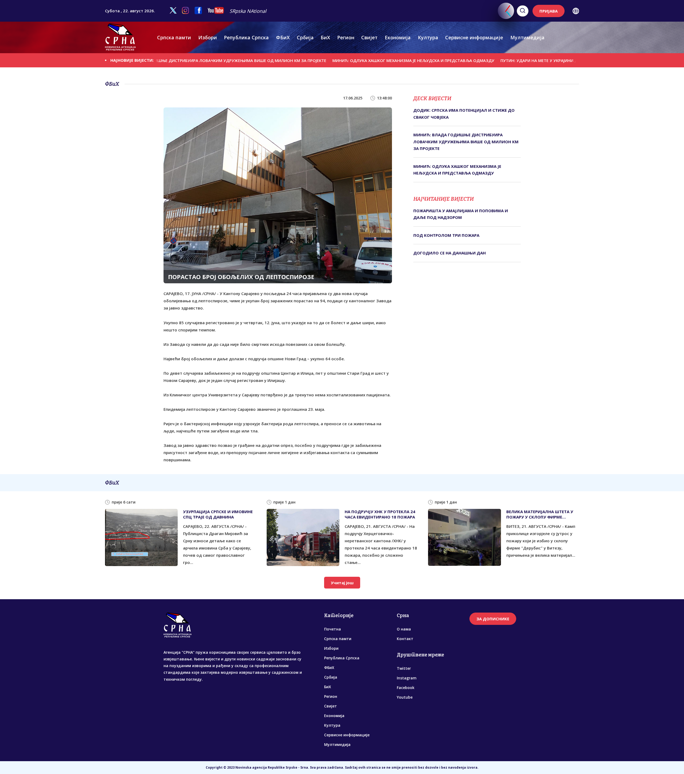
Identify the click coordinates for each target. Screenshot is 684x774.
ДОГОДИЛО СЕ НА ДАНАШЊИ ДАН (449, 253)
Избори (207, 37)
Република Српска (246, 37)
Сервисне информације (474, 37)
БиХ (325, 37)
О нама (404, 629)
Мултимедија (527, 37)
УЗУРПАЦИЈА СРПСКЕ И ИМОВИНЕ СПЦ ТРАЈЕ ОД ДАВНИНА (218, 514)
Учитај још (342, 582)
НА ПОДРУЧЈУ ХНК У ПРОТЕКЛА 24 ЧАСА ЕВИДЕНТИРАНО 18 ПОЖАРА (380, 514)
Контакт (405, 638)
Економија (398, 37)
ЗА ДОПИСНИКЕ (492, 618)
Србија (305, 37)
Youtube (405, 697)
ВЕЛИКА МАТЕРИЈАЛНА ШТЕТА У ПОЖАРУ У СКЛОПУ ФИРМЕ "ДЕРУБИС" (539, 514)
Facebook (405, 687)
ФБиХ (283, 37)
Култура (428, 37)
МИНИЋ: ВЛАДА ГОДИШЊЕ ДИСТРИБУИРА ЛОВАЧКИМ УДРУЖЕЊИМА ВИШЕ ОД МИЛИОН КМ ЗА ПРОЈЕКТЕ (179, 60)
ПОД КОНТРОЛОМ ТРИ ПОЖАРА (446, 235)
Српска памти (174, 37)
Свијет (369, 37)
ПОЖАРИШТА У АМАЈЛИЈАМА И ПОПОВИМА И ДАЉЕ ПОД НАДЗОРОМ (460, 214)
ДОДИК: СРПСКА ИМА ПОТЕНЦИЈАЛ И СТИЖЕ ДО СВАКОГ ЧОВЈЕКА (464, 113)
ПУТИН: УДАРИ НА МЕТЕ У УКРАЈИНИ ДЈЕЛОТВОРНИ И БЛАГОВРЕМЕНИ (530, 60)
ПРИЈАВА (548, 11)
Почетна (332, 629)
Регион (345, 37)
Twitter (404, 668)
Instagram (407, 677)
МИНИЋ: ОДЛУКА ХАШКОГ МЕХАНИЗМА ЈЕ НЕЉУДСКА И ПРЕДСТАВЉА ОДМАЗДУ (373, 60)
